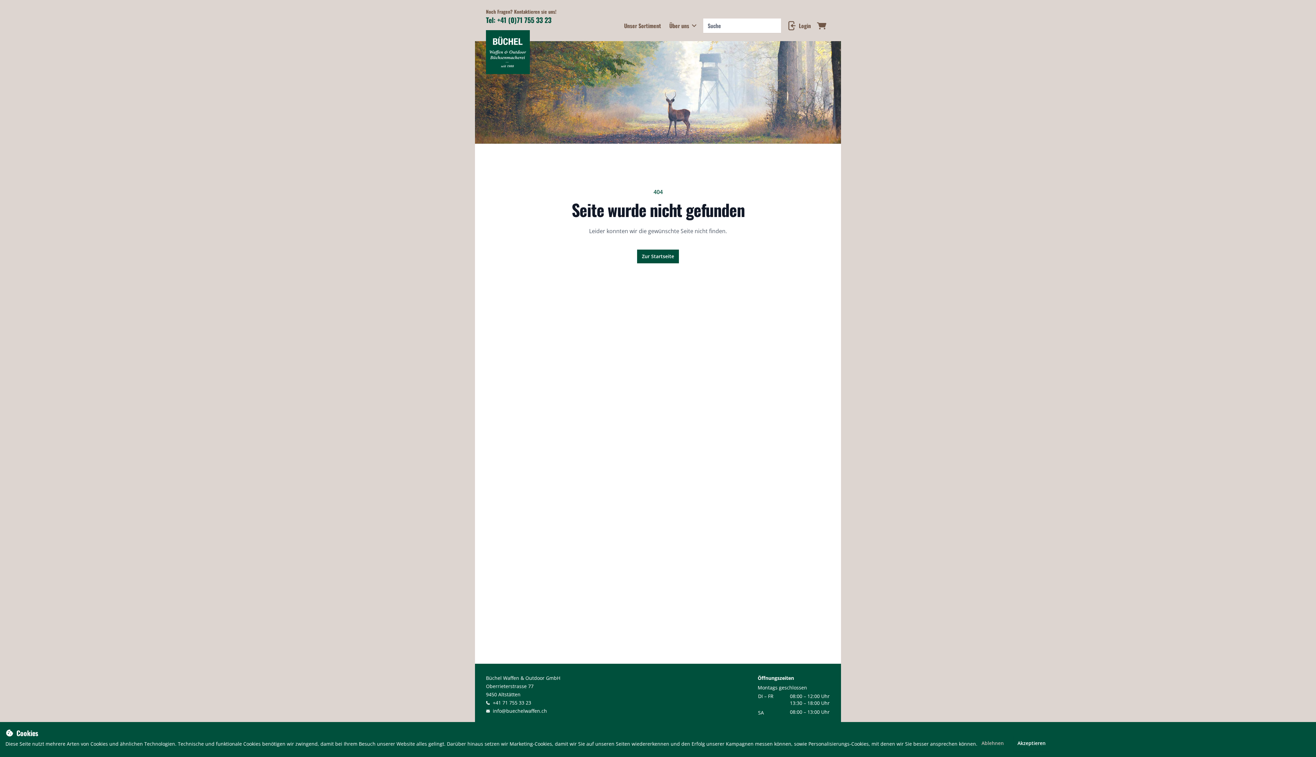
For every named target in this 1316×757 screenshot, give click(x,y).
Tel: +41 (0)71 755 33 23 (518, 20)
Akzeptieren (1032, 743)
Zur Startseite (658, 256)
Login (805, 26)
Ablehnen (993, 743)
